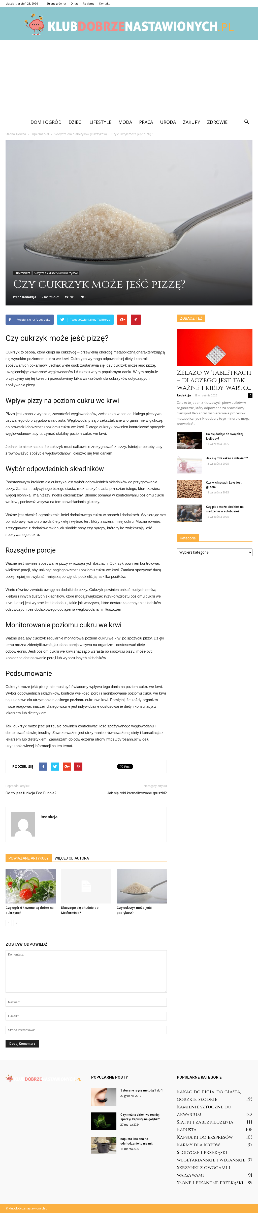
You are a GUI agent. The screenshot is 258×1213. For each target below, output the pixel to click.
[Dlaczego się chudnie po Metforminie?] (86, 886)
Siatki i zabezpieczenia (205, 1122)
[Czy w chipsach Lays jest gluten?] (189, 489)
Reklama (88, 3)
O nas (74, 3)
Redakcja (29, 297)
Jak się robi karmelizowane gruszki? (137, 793)
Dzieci (75, 122)
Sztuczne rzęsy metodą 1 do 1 (141, 1090)
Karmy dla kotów (198, 1145)
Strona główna (56, 3)
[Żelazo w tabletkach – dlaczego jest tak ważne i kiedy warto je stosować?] (214, 347)
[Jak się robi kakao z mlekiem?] (189, 464)
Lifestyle (100, 122)
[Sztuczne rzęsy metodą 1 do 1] (103, 1097)
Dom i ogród (45, 122)
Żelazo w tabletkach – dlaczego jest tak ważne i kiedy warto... (214, 380)
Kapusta (187, 1130)
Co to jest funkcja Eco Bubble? (31, 793)
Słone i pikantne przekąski (210, 1183)
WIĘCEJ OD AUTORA (72, 858)
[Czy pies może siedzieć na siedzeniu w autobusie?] (189, 513)
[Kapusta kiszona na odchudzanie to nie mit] (103, 1145)
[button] (246, 122)
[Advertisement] (129, 78)
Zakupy (191, 122)
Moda (125, 122)
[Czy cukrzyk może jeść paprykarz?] (142, 886)
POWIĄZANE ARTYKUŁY (29, 858)
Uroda (168, 122)
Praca (146, 122)
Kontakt (104, 3)
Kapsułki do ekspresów (205, 1137)
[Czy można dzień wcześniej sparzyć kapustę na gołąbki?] (103, 1121)
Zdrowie (217, 122)
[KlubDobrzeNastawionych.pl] (129, 24)
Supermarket (22, 273)
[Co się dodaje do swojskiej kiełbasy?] (189, 440)
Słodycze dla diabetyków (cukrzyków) (56, 273)
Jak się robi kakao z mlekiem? (227, 458)
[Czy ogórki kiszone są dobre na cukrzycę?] (31, 886)
